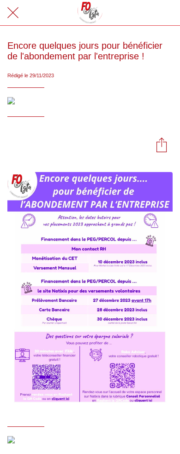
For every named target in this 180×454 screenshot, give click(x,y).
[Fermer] (12, 12)
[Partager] (161, 144)
